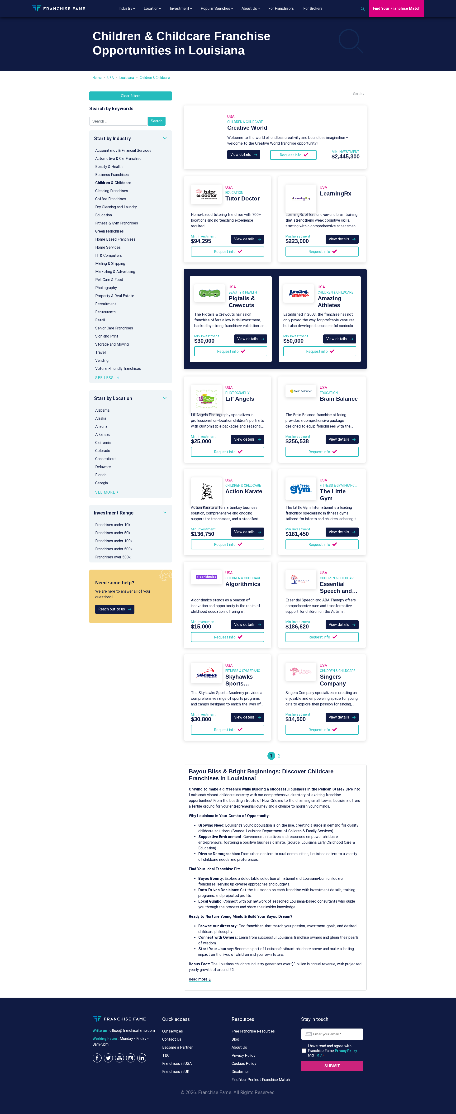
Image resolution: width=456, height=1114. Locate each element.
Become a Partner (177, 1047)
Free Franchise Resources (253, 1031)
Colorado (102, 450)
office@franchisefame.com (132, 1030)
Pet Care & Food (109, 279)
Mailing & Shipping (110, 263)
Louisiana (126, 78)
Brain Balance (339, 398)
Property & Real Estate (114, 296)
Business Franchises (112, 174)
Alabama (102, 410)
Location (151, 8)
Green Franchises (109, 231)
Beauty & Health (109, 166)
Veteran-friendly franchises (118, 368)
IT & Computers (108, 255)
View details (241, 154)
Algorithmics (242, 584)
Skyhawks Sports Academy (239, 683)
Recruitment (105, 304)
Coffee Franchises (110, 199)
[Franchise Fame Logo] (58, 8)
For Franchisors (281, 8)
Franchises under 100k (114, 541)
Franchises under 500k (114, 549)
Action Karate (243, 491)
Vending (102, 360)
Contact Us (171, 1039)
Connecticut (105, 459)
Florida (100, 475)
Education (103, 215)
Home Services (108, 247)
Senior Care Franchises (114, 328)
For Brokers (313, 8)
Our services (172, 1031)
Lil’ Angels (239, 398)
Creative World (247, 127)
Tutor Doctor (242, 198)
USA (110, 78)
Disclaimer (240, 1071)
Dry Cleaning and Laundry (116, 207)
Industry (125, 8)
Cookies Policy (244, 1063)
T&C (166, 1055)
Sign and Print (106, 336)
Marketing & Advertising (115, 271)
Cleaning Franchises (111, 191)
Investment (179, 8)
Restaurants (105, 312)
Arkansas (102, 434)
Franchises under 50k (112, 533)
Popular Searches (215, 8)
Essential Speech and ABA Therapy (338, 591)
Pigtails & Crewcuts (242, 301)
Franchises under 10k (112, 525)
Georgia (101, 483)
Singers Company (333, 680)
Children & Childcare (113, 183)
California (103, 442)
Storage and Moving (112, 344)
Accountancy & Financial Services (123, 150)
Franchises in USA (177, 1063)
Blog (235, 1039)
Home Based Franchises (115, 239)
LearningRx (335, 193)
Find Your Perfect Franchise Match (261, 1079)
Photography (106, 288)
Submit (332, 1066)
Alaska (100, 418)
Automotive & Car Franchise (118, 158)
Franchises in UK (175, 1071)
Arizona (101, 426)
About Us (249, 8)
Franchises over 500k (113, 557)
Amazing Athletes (330, 301)
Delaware (103, 467)
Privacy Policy (243, 1055)
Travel (100, 352)
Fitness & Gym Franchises (116, 223)
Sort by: (359, 94)
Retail (100, 320)
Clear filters (130, 96)
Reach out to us (112, 609)
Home (97, 78)
